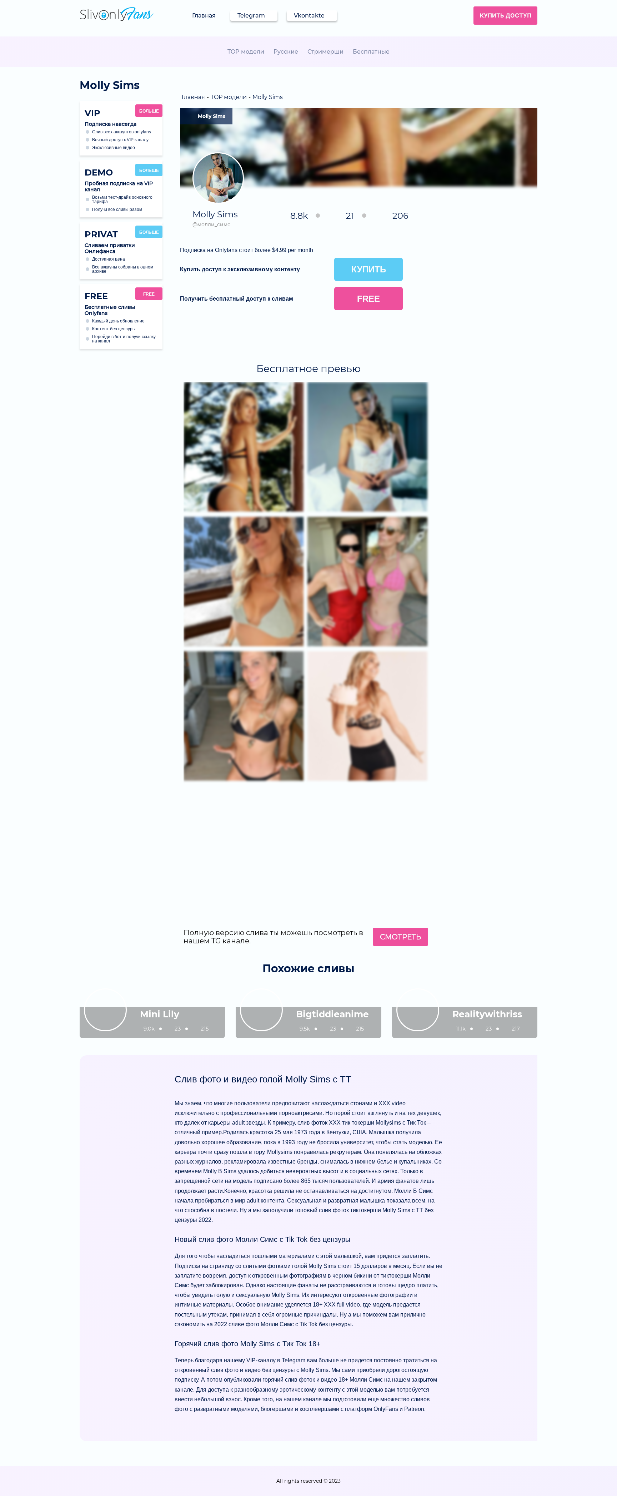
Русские (286, 51)
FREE (149, 294)
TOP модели (245, 51)
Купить (368, 269)
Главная (204, 15)
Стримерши (325, 51)
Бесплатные (371, 51)
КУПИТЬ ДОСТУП (505, 15)
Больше (149, 111)
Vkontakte (309, 15)
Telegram (251, 15)
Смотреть (400, 937)
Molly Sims (211, 116)
